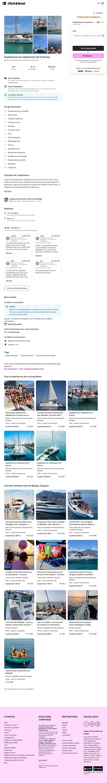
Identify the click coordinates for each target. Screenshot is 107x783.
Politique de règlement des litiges (15, 757)
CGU (5, 745)
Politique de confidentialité (13, 740)
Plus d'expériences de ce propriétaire (19, 689)
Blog (5, 762)
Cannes (64, 730)
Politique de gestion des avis (14, 760)
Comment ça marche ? (12, 727)
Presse (6, 732)
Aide (5, 722)
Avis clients (43, 760)
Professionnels (9, 737)
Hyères (64, 725)
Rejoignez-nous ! (10, 752)
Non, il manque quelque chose (32, 369)
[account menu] (102, 3)
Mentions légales (10, 747)
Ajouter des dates (14, 324)
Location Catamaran (69, 745)
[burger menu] (99, 3)
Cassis (64, 732)
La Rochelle (66, 735)
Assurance (7, 730)
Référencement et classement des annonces (19, 755)
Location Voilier (67, 740)
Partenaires (8, 750)
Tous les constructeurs (69, 753)
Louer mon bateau (10, 735)
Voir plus (7, 191)
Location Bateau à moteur (71, 743)
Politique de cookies (11, 742)
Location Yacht (67, 750)
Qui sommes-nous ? (11, 725)
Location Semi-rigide (69, 748)
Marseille (65, 722)
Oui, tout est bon (10, 369)
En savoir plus (14, 332)
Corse (64, 727)
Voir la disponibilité (88, 48)
